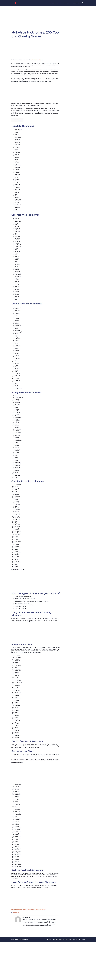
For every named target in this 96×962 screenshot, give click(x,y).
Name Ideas (16, 912)
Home (83, 939)
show (20, 120)
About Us (49, 939)
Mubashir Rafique (37, 60)
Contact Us (76, 3)
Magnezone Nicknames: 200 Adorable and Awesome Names (28, 909)
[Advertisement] (35, 21)
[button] (83, 3)
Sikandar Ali (26, 917)
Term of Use (55, 939)
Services (52, 3)
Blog (58, 3)
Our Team (67, 3)
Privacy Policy (72, 939)
